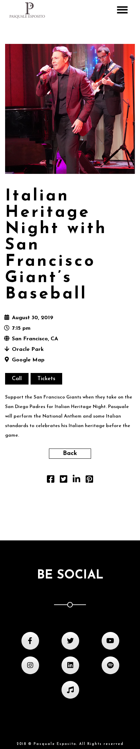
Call (17, 378)
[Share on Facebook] (50, 481)
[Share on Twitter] (63, 481)
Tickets (46, 378)
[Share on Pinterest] (89, 481)
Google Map (28, 360)
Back (70, 454)
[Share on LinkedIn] (76, 481)
